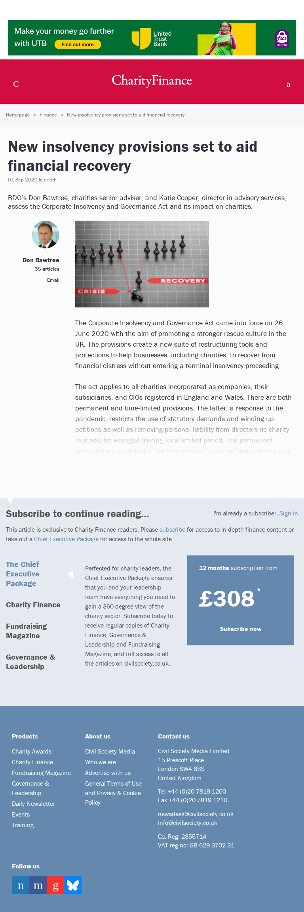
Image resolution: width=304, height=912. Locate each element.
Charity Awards (31, 751)
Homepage (18, 114)
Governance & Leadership (30, 661)
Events (21, 814)
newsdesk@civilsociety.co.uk (196, 814)
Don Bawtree (41, 260)
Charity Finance (33, 604)
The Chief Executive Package (23, 573)
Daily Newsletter (33, 803)
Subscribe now (241, 629)
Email (53, 280)
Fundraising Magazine (26, 630)
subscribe (172, 529)
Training (23, 825)
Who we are (100, 762)
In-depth (48, 179)
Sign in (288, 513)
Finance (48, 114)
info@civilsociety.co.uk (187, 822)
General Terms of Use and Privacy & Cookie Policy (113, 792)
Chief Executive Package (66, 539)
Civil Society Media (110, 751)
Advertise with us (108, 773)
